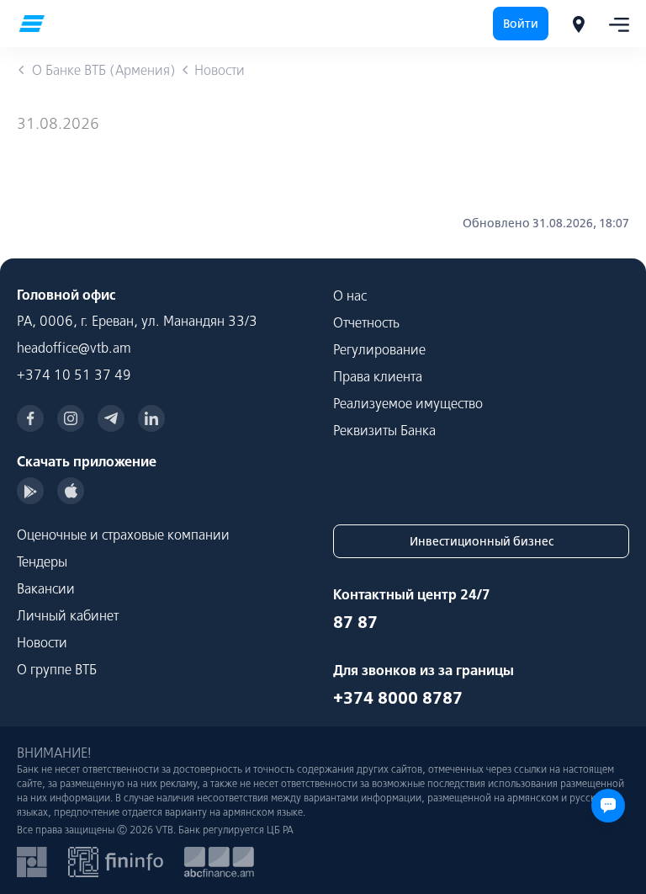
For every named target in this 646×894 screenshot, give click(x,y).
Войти (520, 23)
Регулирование (379, 349)
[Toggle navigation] (614, 23)
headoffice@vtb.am (74, 347)
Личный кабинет (68, 615)
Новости (42, 642)
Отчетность (366, 322)
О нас (350, 295)
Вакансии (46, 588)
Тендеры (42, 561)
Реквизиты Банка (384, 430)
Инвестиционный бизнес (481, 541)
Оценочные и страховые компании (123, 534)
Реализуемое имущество (408, 403)
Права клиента (377, 376)
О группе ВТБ (57, 669)
